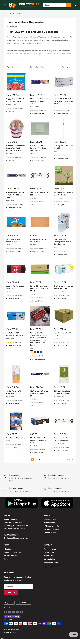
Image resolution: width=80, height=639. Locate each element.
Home (6, 14)
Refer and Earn (49, 523)
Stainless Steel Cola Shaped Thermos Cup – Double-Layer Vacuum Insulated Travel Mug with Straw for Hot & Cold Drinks (39, 339)
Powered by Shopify (10, 632)
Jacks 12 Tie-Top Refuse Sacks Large (15, 287)
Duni (55, 151)
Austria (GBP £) (21, 603)
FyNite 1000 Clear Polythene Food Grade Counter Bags (38, 148)
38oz (55, 247)
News (6, 559)
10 (47, 460)
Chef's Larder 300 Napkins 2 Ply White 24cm (63, 287)
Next (68, 460)
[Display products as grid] (68, 67)
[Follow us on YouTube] (21, 612)
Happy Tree (58, 198)
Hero (56, 338)
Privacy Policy (49, 552)
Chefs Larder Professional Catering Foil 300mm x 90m (39, 101)
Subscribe (11, 592)
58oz (55, 107)
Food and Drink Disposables (19, 14)
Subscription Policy (51, 562)
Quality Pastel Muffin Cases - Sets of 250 (13, 392)
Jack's (8, 245)
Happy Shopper (11, 104)
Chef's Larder (35, 107)
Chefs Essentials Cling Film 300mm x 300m (39, 194)
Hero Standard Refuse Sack (16, 438)
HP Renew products (51, 526)
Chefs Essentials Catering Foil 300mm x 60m (63, 439)
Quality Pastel (11, 396)
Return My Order (50, 519)
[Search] (68, 5)
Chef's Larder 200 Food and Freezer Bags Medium (15, 334)
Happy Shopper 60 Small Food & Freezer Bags (15, 100)
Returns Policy (49, 556)
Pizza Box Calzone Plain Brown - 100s (38, 240)
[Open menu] (5, 5)
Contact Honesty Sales (12, 552)
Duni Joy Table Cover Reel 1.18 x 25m (63, 147)
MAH (31, 348)
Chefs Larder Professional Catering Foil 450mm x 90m (39, 393)
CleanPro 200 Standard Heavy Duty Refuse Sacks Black (39, 440)
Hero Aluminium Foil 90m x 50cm (63, 334)
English (7, 603)
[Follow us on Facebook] (5, 612)
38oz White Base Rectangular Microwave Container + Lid (62, 241)
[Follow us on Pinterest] (17, 612)
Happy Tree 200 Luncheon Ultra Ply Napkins (63, 194)
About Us (7, 549)
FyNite (32, 153)
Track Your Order (50, 533)
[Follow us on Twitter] (9, 612)
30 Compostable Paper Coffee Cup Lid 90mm (62, 392)
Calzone (33, 245)
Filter (12, 67)
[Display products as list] (72, 67)
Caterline (10, 153)
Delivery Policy (49, 559)
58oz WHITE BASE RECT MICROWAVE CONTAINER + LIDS (63, 101)
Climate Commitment (52, 566)
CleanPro (33, 446)
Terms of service (50, 549)
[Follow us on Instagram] (13, 612)
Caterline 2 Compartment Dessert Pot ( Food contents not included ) (15, 148)
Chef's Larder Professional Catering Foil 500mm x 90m (15, 195)
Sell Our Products (10, 556)
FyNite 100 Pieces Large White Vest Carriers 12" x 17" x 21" (39, 288)
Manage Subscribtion (51, 529)
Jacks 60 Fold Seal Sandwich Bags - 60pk (14, 240)
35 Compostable (60, 396)
